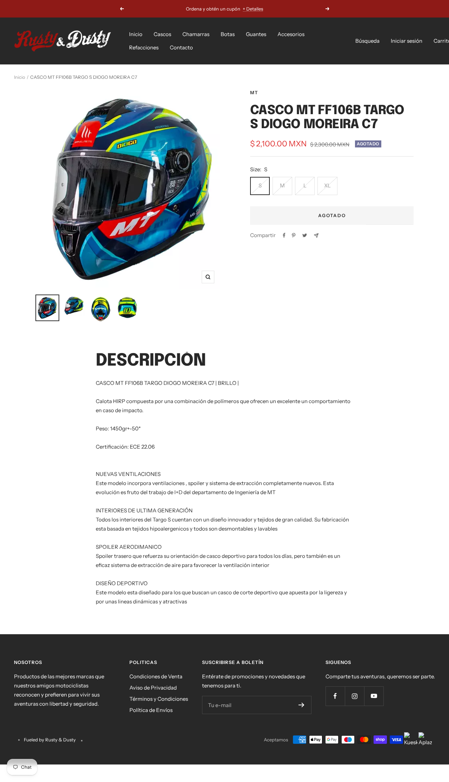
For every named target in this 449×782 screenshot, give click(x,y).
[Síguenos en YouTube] (373, 696)
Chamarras (195, 34)
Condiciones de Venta (155, 676)
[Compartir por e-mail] (316, 235)
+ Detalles (253, 9)
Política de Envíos (151, 710)
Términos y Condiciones (158, 699)
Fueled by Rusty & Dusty (50, 739)
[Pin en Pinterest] (293, 235)
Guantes (256, 34)
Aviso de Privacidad (153, 687)
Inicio (135, 34)
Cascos (162, 34)
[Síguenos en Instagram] (354, 696)
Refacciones (144, 47)
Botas (228, 34)
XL (327, 185)
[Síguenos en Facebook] (335, 696)
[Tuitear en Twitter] (305, 235)
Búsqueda (367, 40)
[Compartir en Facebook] (284, 235)
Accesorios (290, 34)
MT (254, 92)
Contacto (181, 47)
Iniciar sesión (406, 40)
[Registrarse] (301, 705)
